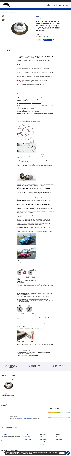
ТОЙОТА (13, 427)
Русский (59, 5)
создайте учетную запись (27, 418)
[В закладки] (33, 16)
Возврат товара (42, 441)
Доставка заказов (43, 439)
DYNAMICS (4, 434)
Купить (45, 39)
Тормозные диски (9, 427)
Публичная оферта (59, 439)
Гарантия (41, 442)
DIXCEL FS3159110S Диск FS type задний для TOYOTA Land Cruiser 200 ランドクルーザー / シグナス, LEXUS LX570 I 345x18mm (8, 395)
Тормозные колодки (28, 439)
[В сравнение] (30, 16)
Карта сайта (42, 444)
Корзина (67, 5)
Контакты (41, 436)
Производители (27, 436)
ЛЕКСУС (16, 427)
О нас (56, 436)
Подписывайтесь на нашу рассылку (9, 450)
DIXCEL (4, 427)
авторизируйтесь (18, 418)
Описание (8, 50)
